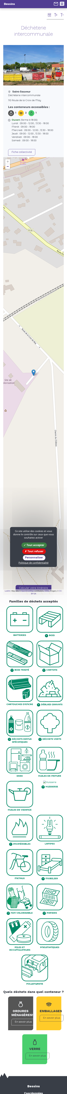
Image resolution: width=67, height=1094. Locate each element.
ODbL (47, 590)
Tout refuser (35, 551)
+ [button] (8, 162)
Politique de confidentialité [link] (33, 562)
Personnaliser (34, 557)
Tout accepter (35, 545)
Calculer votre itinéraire (33, 588)
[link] (56, 4)
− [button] (8, 166)
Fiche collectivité (22, 152)
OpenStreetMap (27, 590)
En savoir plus (23, 1022)
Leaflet (7, 590)
